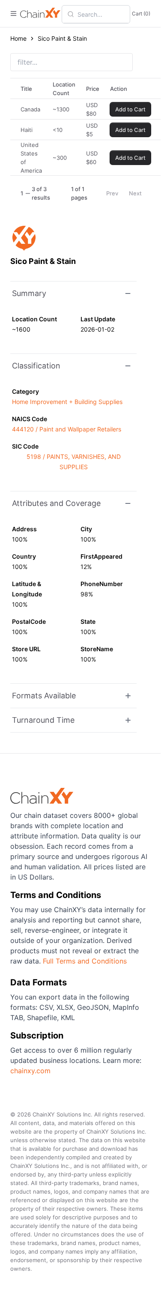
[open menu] (13, 13)
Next (135, 193)
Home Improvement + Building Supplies (67, 401)
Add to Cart (130, 109)
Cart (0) (141, 13)
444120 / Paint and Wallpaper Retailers (66, 429)
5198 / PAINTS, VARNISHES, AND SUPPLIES (74, 461)
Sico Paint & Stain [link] (62, 38)
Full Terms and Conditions (85, 961)
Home (18, 38)
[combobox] (101, 14)
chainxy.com (30, 1070)
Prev (112, 193)
